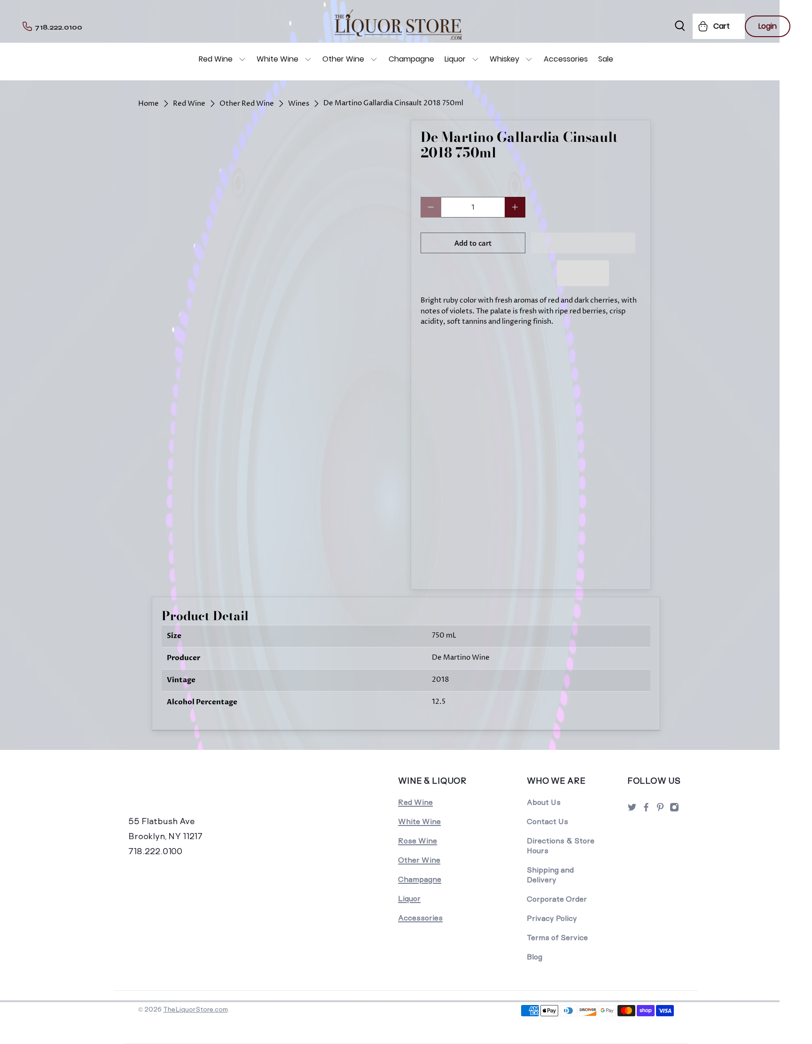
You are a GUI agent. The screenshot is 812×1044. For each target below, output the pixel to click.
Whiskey (504, 59)
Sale (605, 59)
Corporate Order (557, 899)
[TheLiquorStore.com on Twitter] (632, 809)
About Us (544, 802)
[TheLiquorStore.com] (193, 793)
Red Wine (216, 59)
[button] (583, 243)
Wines (298, 103)
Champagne (411, 59)
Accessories (566, 59)
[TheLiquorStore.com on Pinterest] (660, 809)
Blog (534, 956)
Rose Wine (417, 840)
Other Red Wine (246, 103)
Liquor (455, 59)
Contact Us (547, 821)
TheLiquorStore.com (195, 1009)
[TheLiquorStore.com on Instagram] (674, 809)
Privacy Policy (552, 918)
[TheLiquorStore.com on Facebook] (646, 809)
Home (148, 103)
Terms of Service (557, 937)
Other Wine (343, 59)
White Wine (277, 59)
